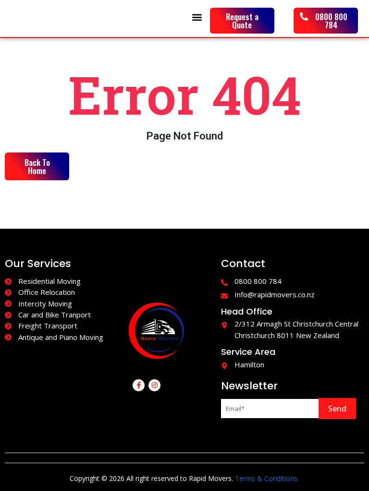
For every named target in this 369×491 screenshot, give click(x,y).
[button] (197, 17)
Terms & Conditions (266, 478)
